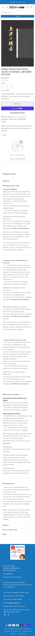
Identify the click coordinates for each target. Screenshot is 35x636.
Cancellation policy (22, 633)
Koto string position (9, 570)
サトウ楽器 (10, 628)
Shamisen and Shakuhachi (11, 568)
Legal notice (13, 633)
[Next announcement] (32, 2)
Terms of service (17, 631)
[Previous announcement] (3, 2)
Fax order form (7, 573)
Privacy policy (8, 631)
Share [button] (4, 135)
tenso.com (6, 443)
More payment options (17, 112)
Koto (13, 566)
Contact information (27, 631)
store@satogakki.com (14, 603)
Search (17, 16)
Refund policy (28, 628)
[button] (3, 7)
